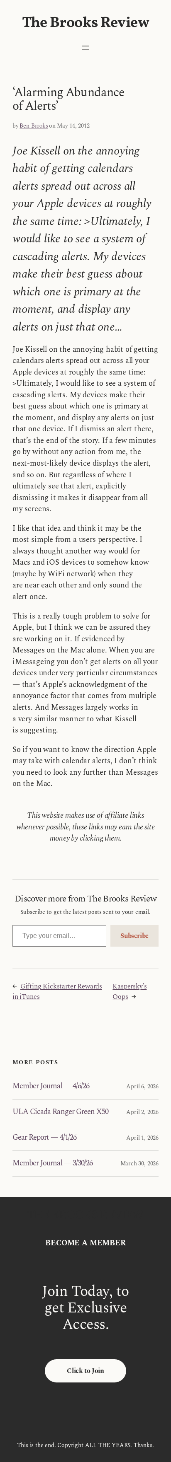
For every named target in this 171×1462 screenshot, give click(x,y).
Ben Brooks (34, 125)
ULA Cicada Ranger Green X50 (60, 1112)
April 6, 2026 (142, 1086)
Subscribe (134, 936)
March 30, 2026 (139, 1163)
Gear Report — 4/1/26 (44, 1137)
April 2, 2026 (142, 1112)
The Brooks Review (85, 23)
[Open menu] (85, 48)
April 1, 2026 (142, 1137)
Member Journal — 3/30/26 (52, 1163)
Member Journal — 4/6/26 (50, 1086)
